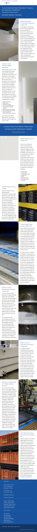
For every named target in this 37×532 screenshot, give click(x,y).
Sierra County (18, 14)
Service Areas (5, 14)
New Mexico (11, 14)
